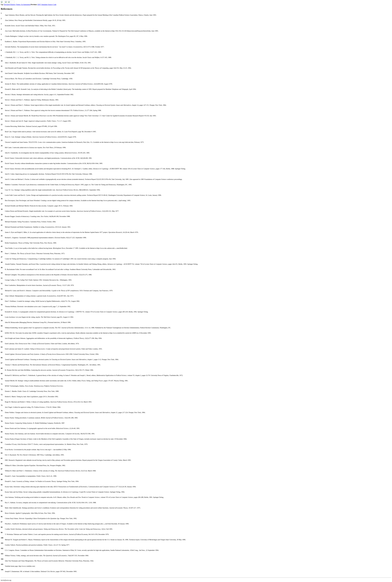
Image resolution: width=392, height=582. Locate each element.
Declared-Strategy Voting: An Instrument (17, 4)
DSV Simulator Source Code (47, 4)
